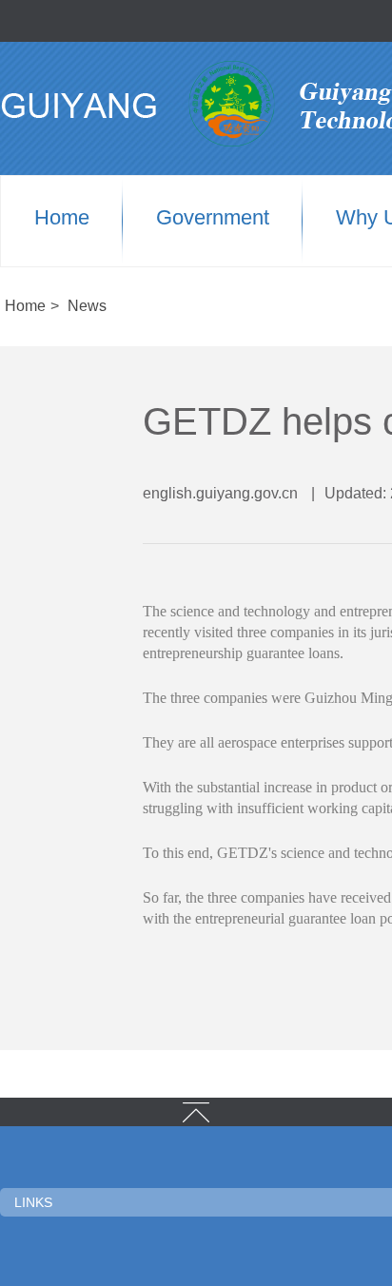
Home (61, 217)
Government (212, 217)
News (87, 306)
